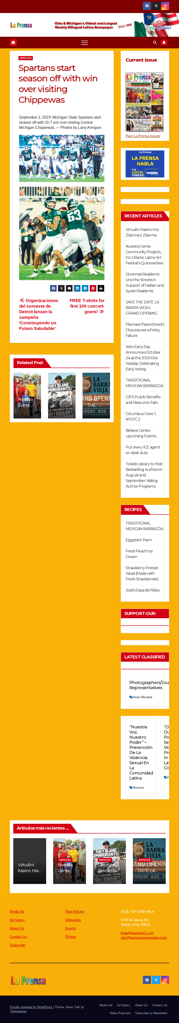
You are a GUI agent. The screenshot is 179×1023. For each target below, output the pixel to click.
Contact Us (18, 937)
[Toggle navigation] (84, 42)
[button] (155, 42)
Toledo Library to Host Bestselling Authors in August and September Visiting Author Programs (144, 475)
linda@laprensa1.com (137, 933)
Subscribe (17, 945)
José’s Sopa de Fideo (143, 590)
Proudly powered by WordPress (31, 1007)
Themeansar (18, 1011)
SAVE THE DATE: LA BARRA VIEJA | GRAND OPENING (142, 308)
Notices (138, 787)
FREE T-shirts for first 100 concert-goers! (87, 306)
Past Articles (74, 911)
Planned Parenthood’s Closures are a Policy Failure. (145, 330)
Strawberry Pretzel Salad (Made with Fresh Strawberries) (142, 573)
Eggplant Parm (139, 540)
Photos (70, 937)
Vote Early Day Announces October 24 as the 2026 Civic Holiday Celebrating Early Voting (143, 358)
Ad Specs (17, 920)
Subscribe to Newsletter (151, 1013)
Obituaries (73, 920)
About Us (17, 928)
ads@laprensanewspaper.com (144, 938)
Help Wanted (142, 697)
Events (70, 928)
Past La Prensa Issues (143, 136)
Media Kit (17, 911)
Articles (25, 58)
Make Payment (120, 1013)
